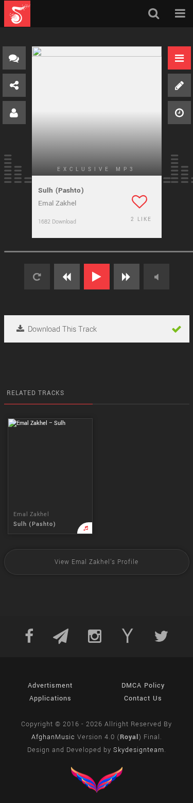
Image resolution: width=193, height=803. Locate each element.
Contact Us (143, 698)
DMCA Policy (143, 685)
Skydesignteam (138, 750)
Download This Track (61, 329)
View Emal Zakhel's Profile (96, 562)
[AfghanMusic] (17, 13)
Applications (50, 698)
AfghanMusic (53, 737)
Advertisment (50, 685)
